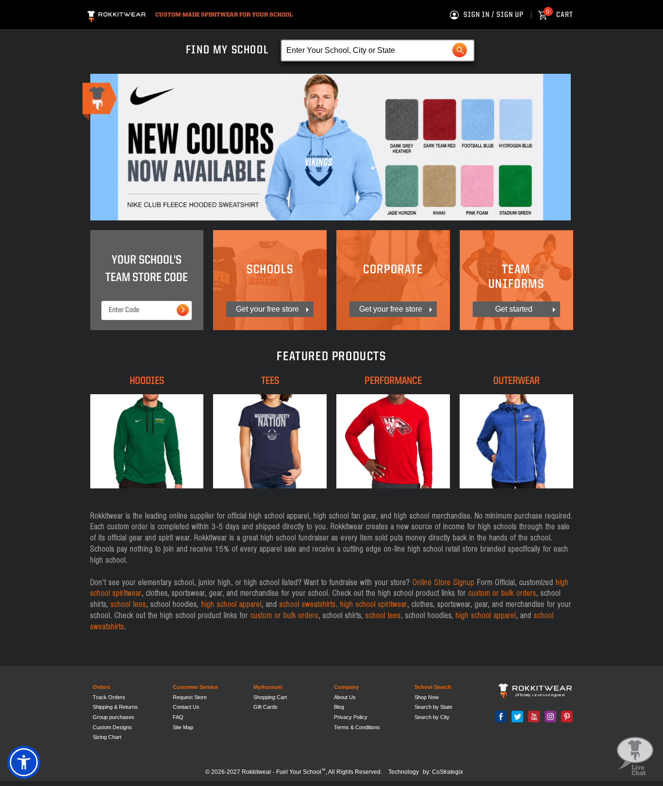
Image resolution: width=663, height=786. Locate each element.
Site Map (183, 727)
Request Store (190, 697)
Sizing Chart (107, 737)
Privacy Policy (350, 717)
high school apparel (230, 604)
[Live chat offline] (635, 756)
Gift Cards (265, 707)
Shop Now (426, 697)
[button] (24, 762)
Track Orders (109, 697)
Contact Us (186, 707)
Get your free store (267, 309)
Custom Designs (112, 727)
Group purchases (113, 717)
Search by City (431, 717)
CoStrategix (447, 772)
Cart (559, 15)
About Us (345, 697)
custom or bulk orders (502, 592)
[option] (330, 147)
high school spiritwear (373, 604)
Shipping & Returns (115, 707)
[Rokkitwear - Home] (116, 15)
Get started (513, 309)
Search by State (433, 707)
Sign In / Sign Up (494, 15)
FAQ (178, 717)
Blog (339, 707)
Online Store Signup (444, 582)
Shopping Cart (270, 697)
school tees (128, 604)
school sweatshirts (308, 604)
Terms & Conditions (357, 727)
